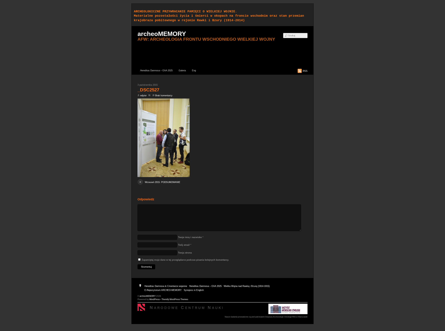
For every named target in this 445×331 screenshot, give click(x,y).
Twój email (184, 245)
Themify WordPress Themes (174, 299)
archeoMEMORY (148, 296)
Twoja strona (185, 252)
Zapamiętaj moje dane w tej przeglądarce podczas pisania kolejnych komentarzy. (185, 260)
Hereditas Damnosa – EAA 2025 (156, 70)
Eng (194, 70)
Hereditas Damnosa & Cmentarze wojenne (165, 286)
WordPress (154, 299)
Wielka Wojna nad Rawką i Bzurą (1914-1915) (247, 286)
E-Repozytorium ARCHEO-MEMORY (163, 290)
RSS (305, 71)
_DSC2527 (148, 89)
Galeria (182, 70)
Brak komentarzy (163, 95)
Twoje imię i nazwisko (190, 237)
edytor (143, 95)
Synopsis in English (194, 290)
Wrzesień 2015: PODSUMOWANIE (159, 182)
